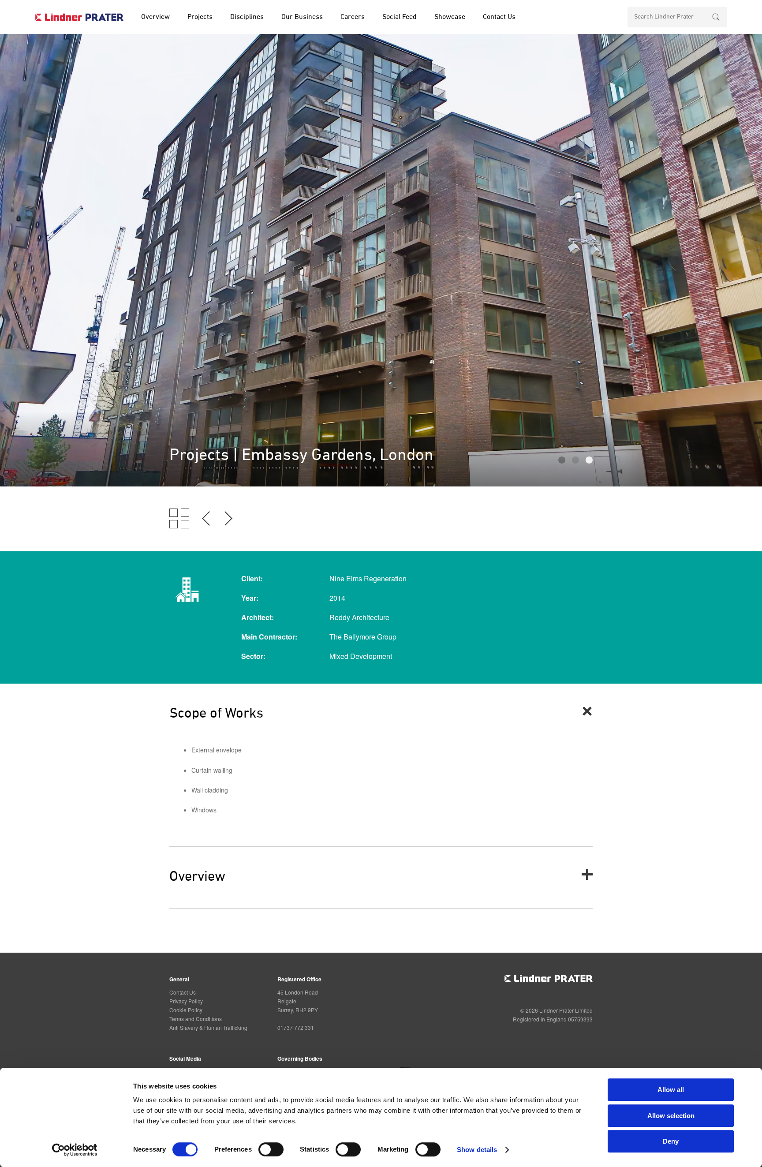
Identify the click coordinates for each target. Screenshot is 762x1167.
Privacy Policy (186, 1001)
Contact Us (499, 17)
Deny (671, 1141)
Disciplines (247, 17)
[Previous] (206, 525)
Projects (200, 17)
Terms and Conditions (195, 1018)
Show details (477, 1149)
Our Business (302, 17)
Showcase (449, 17)
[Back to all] (179, 525)
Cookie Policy (185, 1010)
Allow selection (671, 1115)
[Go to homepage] (79, 16)
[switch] (271, 1149)
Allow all (670, 1089)
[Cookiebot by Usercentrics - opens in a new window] (74, 1149)
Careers (352, 17)
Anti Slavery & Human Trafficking (208, 1027)
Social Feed (399, 17)
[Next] (228, 525)
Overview (155, 17)
